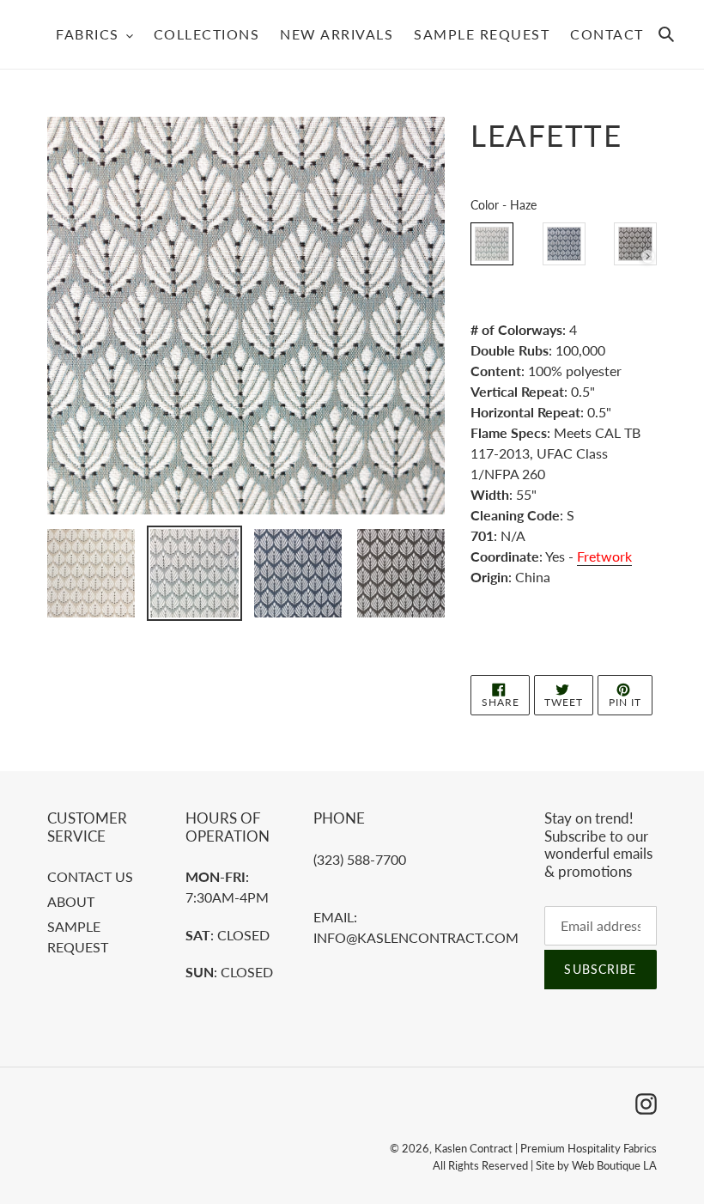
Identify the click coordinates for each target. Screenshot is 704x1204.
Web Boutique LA (614, 1165)
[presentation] (647, 256)
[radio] (491, 243)
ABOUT (70, 901)
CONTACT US (90, 876)
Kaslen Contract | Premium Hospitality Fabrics (545, 1148)
